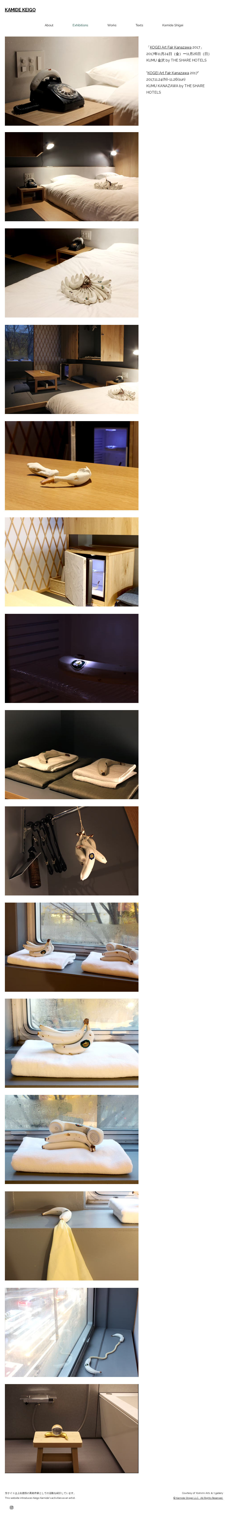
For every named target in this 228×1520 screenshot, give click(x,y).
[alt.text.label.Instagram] (11, 1507)
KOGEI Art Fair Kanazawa (170, 47)
